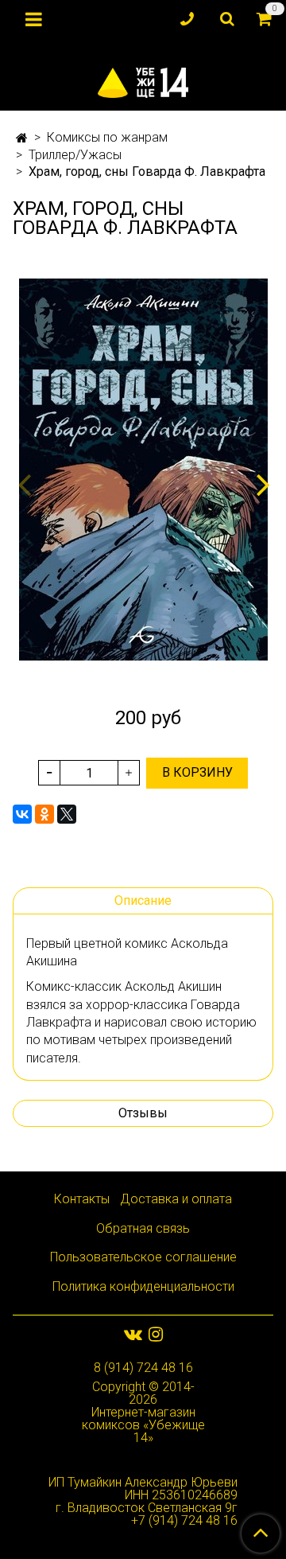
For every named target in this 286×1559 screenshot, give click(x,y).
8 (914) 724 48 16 (143, 1367)
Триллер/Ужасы (75, 154)
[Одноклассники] (44, 814)
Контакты (82, 1198)
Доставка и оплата (176, 1198)
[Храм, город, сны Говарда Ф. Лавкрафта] (143, 470)
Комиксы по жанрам (107, 137)
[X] (66, 814)
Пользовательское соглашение (143, 1257)
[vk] (133, 1334)
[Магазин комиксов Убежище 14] (143, 79)
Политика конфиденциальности (143, 1286)
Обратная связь (143, 1228)
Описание (143, 900)
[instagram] (156, 1334)
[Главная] (22, 138)
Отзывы (143, 1113)
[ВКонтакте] (22, 814)
